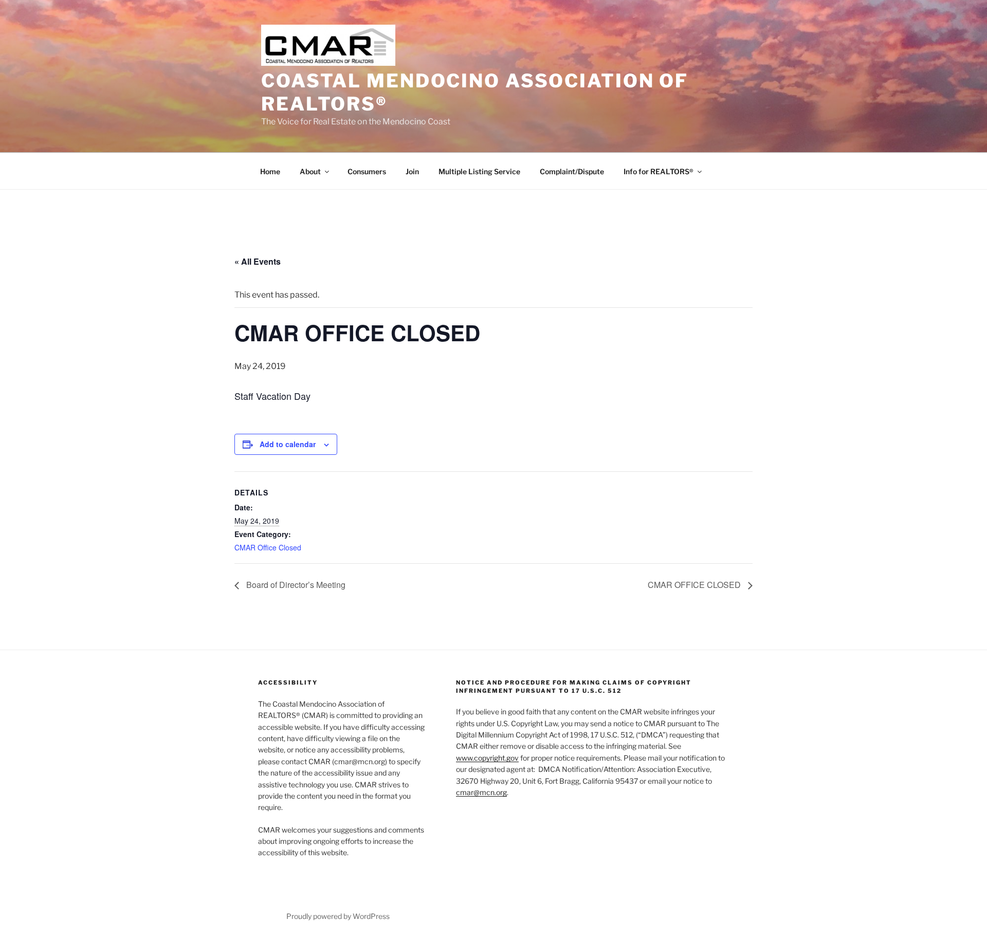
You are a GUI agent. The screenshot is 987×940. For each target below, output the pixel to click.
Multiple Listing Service (479, 171)
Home (270, 171)
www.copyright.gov (487, 757)
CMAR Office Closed (267, 547)
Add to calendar (288, 444)
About (310, 171)
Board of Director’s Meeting (294, 585)
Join (412, 171)
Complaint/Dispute (572, 171)
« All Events (257, 261)
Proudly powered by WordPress (338, 916)
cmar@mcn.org (481, 792)
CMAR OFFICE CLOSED (695, 585)
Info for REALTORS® (658, 171)
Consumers (367, 171)
